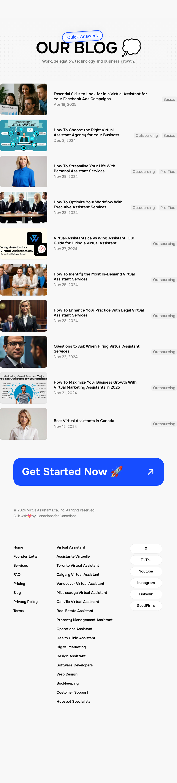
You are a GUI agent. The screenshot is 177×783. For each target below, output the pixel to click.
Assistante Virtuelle (73, 556)
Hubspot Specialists (73, 701)
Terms (18, 611)
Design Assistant (71, 656)
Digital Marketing (71, 647)
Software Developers (75, 665)
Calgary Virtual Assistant (78, 574)
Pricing (19, 583)
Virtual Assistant (71, 547)
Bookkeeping (68, 683)
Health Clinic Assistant (76, 638)
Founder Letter (26, 556)
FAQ (17, 574)
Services (20, 565)
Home (18, 547)
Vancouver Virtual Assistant (80, 583)
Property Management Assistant (84, 620)
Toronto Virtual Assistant (78, 565)
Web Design (67, 674)
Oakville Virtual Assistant (78, 602)
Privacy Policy (25, 602)
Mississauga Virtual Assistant (82, 592)
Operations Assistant (74, 629)
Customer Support (72, 692)
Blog (17, 592)
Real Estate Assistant (75, 611)
